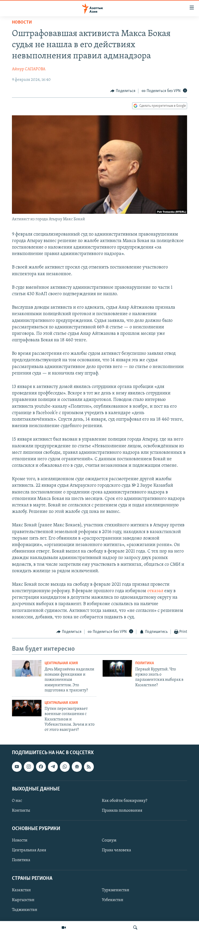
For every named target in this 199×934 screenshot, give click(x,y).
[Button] (122, 91)
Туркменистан (115, 890)
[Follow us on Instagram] (29, 767)
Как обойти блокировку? (124, 801)
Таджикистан (24, 910)
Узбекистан (112, 900)
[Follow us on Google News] (77, 767)
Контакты (21, 811)
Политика (144, 663)
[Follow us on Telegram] (53, 767)
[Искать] (135, 927)
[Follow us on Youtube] (17, 767)
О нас (17, 801)
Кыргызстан (23, 900)
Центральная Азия (61, 663)
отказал (155, 591)
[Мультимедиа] (64, 927)
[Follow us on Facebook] (41, 767)
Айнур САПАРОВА (28, 69)
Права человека (116, 850)
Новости (22, 22)
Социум (109, 840)
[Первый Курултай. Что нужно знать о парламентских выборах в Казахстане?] (117, 668)
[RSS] (89, 767)
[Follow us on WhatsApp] (65, 767)
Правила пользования (122, 811)
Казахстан (21, 890)
